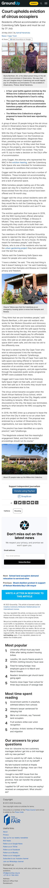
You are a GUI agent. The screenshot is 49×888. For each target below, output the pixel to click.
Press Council (31, 810)
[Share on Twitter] (20, 503)
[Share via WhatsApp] (24, 503)
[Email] (28, 503)
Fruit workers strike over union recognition (24, 723)
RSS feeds (7, 841)
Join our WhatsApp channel (13, 861)
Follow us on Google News (12, 844)
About (5, 832)
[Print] (33, 503)
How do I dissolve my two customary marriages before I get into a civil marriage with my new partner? (24, 751)
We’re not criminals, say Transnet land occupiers (25, 716)
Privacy (6, 835)
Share (6, 39)
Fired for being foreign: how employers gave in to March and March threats (25, 669)
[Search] (41, 3)
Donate (34, 3)
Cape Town (12, 36)
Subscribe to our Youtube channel (15, 858)
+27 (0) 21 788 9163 (10, 875)
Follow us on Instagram (11, 855)
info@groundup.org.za (11, 873)
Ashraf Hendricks (23, 33)
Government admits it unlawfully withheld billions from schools (25, 703)
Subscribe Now (24, 562)
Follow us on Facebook (11, 850)
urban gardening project (16, 248)
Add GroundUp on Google (21, 39)
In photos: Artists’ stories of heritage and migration (26, 730)
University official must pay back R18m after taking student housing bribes (26, 652)
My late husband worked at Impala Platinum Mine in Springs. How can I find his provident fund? (23, 767)
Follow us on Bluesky (10, 852)
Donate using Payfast (24, 491)
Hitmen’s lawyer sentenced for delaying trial (24, 710)
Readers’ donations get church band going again (26, 676)
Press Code (19, 812)
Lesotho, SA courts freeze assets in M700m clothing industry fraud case (26, 660)
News (4, 36)
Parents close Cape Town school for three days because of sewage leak (26, 683)
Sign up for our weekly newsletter (15, 838)
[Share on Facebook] (16, 503)
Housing (17, 511)
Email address (9, 550)
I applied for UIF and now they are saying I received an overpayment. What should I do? (24, 789)
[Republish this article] (37, 503)
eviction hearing (19, 162)
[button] (46, 3)
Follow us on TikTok (10, 847)
